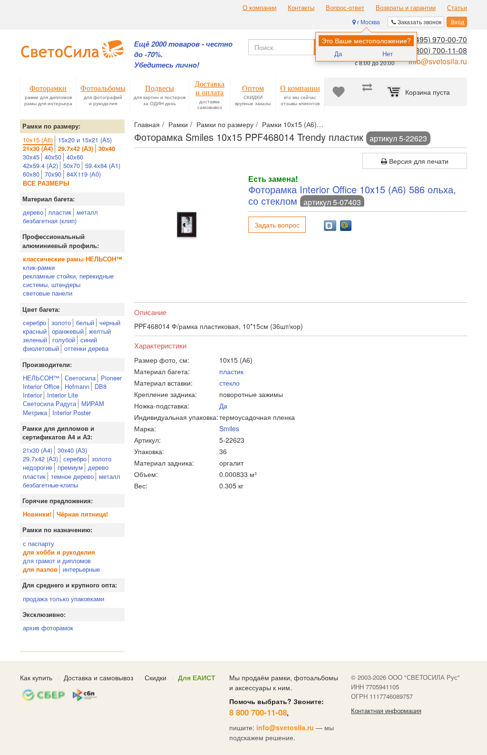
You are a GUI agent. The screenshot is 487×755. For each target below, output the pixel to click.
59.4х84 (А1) (102, 165)
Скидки (155, 677)
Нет (387, 53)
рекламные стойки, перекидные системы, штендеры (68, 280)
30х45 (31, 156)
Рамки (178, 124)
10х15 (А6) (38, 139)
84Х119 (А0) (84, 174)
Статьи (457, 7)
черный (109, 322)
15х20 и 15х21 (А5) (85, 139)
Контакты (301, 7)
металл (87, 212)
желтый (100, 331)
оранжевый (68, 331)
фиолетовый (41, 348)
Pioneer (111, 377)
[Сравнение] (367, 92)
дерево (33, 212)
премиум (70, 467)
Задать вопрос (277, 224)
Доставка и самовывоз (98, 677)
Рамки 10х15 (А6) (289, 124)
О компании (259, 7)
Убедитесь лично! (166, 65)
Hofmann (77, 386)
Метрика (35, 412)
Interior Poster (71, 412)
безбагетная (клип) (50, 220)
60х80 (31, 174)
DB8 (101, 386)
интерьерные (81, 569)
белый (85, 322)
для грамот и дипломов (57, 560)
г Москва (368, 22)
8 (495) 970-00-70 (437, 39)
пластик (60, 212)
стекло (229, 382)
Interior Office (41, 386)
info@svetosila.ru (438, 61)
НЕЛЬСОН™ (41, 377)
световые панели (47, 293)
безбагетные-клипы (50, 484)
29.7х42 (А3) (40, 458)
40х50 (53, 156)
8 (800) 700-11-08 (437, 50)
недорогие (37, 467)
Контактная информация (386, 710)
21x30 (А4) (37, 450)
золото (61, 322)
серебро (34, 322)
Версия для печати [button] (417, 161)
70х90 (53, 174)
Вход (456, 22)
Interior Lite (62, 394)
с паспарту (38, 543)
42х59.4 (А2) (40, 165)
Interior (32, 394)
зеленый (35, 339)
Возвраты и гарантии (406, 7)
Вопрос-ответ (345, 7)
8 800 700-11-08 (258, 712)
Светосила (80, 377)
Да (338, 53)
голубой (63, 339)
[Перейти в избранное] (338, 92)
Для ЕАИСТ (196, 677)
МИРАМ (92, 403)
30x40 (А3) (72, 450)
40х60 (75, 156)
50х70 (71, 165)
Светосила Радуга (49, 403)
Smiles (229, 428)
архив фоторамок (48, 627)
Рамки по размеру (224, 124)
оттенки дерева (86, 348)
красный (35, 331)
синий (88, 339)
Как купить (36, 677)
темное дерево (72, 476)
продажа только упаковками (63, 598)
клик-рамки (39, 267)
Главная (147, 124)
